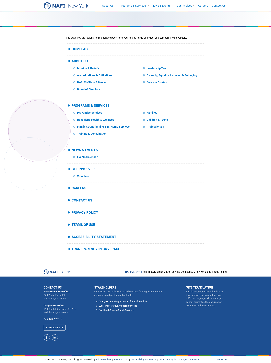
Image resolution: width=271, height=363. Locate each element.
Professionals (155, 126)
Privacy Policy (85, 212)
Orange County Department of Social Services (123, 301)
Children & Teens (157, 119)
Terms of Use (83, 225)
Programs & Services (133, 5)
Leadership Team (157, 68)
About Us (107, 5)
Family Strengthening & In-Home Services (103, 126)
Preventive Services (89, 112)
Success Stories (157, 82)
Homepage (81, 49)
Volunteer (83, 176)
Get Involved (184, 5)
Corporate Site (54, 327)
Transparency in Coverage (96, 249)
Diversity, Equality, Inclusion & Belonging (172, 75)
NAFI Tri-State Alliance (91, 82)
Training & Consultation (91, 133)
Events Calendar (87, 157)
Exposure (222, 359)
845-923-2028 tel (53, 319)
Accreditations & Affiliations (94, 75)
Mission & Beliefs (88, 68)
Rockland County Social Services (116, 310)
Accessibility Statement (94, 237)
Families (152, 112)
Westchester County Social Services (118, 306)
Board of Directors (88, 89)
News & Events (161, 5)
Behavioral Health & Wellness (95, 119)
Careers (203, 5)
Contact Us (219, 5)
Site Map (194, 359)
